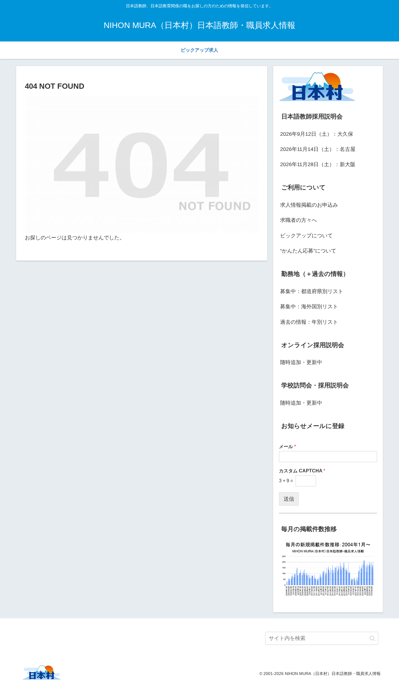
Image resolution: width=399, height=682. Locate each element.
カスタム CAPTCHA (302, 470)
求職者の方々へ (298, 220)
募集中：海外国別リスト (309, 306)
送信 (289, 499)
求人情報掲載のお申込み (309, 205)
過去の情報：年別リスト (309, 322)
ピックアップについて (306, 236)
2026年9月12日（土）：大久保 (316, 134)
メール (287, 446)
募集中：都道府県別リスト (311, 291)
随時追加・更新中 (301, 362)
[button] (372, 638)
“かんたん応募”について (308, 251)
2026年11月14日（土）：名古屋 (317, 149)
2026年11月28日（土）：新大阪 (317, 164)
